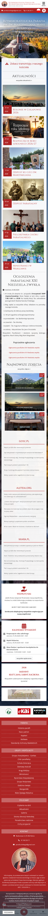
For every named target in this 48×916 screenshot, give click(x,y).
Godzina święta (24, 785)
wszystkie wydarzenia (24, 658)
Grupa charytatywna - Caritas (24, 755)
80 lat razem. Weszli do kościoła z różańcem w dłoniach (21, 526)
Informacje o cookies (24, 907)
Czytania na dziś (24, 805)
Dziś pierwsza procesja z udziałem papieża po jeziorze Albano (23, 545)
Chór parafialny (24, 759)
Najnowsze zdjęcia (24, 366)
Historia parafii (24, 728)
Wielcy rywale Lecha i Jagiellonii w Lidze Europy (19, 475)
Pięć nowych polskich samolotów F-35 (16, 465)
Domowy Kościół (24, 767)
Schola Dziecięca (24, 763)
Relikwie (24, 739)
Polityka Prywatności (24, 904)
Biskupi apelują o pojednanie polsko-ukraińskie (19, 521)
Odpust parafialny (25, 203)
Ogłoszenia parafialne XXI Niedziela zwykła (24, 281)
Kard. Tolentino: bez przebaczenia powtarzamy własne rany (23, 556)
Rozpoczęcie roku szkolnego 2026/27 (24, 142)
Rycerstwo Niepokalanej (24, 778)
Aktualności (24, 78)
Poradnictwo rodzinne (24, 820)
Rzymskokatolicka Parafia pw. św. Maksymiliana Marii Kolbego (27, 4)
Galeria (24, 813)
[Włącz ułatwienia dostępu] (45, 10)
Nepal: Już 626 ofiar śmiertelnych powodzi (17, 447)
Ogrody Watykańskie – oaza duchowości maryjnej (20, 516)
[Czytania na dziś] (24, 694)
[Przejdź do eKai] (14, 711)
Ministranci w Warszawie (22, 267)
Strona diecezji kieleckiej (24, 816)
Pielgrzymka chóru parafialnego (25, 236)
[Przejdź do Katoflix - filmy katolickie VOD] (29, 711)
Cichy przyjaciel (24, 824)
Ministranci (24, 774)
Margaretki (24, 789)
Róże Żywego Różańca (24, 793)
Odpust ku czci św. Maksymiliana (25, 174)
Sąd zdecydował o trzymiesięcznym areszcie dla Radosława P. (23, 452)
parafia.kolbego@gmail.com (12, 10)
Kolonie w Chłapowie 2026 (27, 111)
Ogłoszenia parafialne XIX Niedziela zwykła (24, 357)
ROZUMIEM (8, 912)
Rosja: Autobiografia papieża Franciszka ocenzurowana (21, 470)
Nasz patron (24, 732)
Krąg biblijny (24, 770)
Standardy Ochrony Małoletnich (24, 743)
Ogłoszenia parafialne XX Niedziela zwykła (24, 352)
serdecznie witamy (24, 43)
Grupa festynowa (24, 781)
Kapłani (24, 735)
